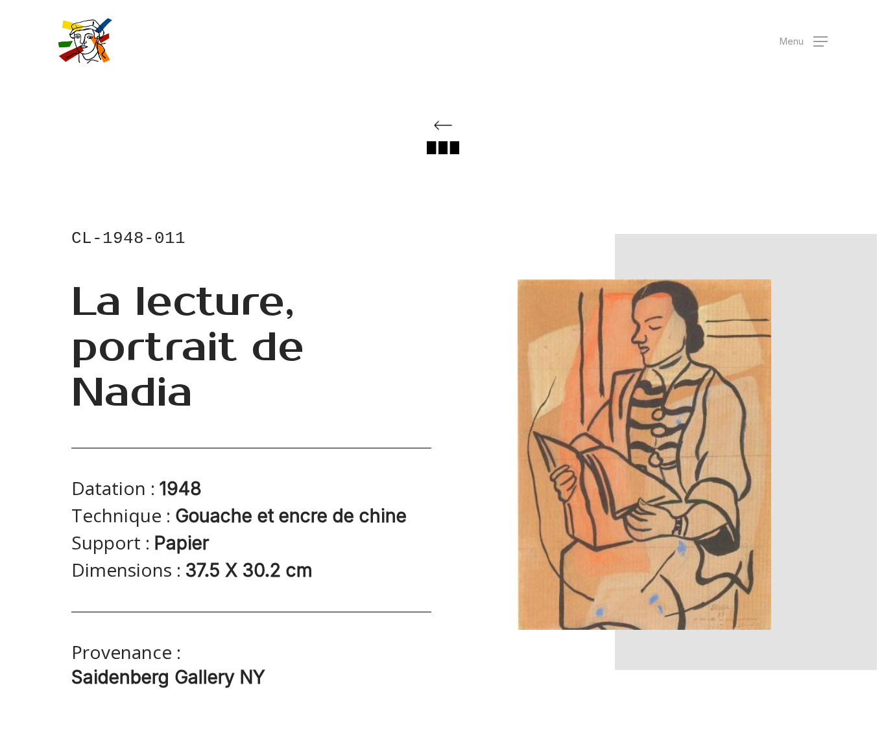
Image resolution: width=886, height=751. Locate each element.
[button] (804, 41)
